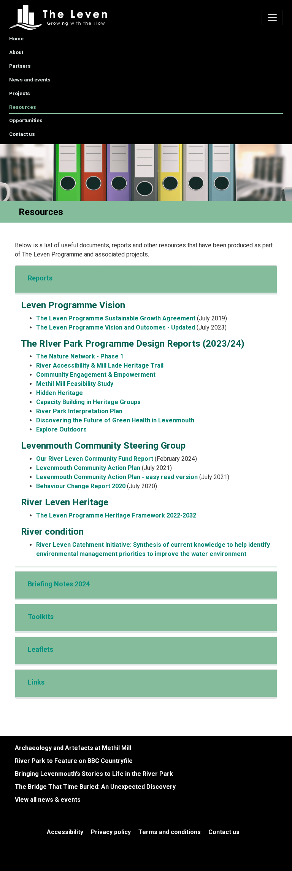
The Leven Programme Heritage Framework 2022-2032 (116, 515)
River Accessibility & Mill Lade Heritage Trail (99, 365)
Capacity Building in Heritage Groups (88, 402)
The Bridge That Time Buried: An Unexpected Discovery (95, 786)
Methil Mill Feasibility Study (74, 383)
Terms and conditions (169, 832)
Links (36, 682)
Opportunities (26, 120)
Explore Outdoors (61, 429)
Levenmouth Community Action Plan (89, 467)
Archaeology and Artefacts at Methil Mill (73, 748)
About (16, 52)
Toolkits (41, 617)
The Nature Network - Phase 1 (80, 356)
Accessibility (65, 832)
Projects (19, 93)
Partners (20, 66)
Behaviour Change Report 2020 (80, 486)
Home (16, 38)
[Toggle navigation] (272, 17)
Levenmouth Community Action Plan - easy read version (117, 477)
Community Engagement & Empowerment (96, 374)
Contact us (22, 134)
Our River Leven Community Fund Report (94, 458)
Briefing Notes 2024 (59, 584)
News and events (30, 80)
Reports (40, 278)
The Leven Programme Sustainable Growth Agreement (115, 318)
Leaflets (40, 649)
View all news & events (48, 799)
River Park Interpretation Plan (79, 411)
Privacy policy (111, 832)
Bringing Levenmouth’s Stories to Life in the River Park (94, 773)
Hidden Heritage (59, 392)
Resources (22, 107)
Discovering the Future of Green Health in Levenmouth (115, 420)
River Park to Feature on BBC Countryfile (74, 760)
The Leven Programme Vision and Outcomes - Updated (115, 327)
